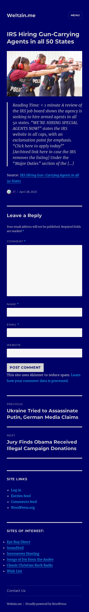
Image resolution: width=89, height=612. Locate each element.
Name (13, 304)
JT (14, 191)
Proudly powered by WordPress (45, 604)
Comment (16, 241)
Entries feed (21, 496)
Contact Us (16, 591)
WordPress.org (23, 507)
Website (14, 345)
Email (13, 324)
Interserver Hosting (23, 553)
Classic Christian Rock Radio (30, 565)
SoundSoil (15, 548)
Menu (75, 15)
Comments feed (24, 502)
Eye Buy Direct (18, 542)
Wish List (14, 571)
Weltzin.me (21, 15)
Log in (16, 490)
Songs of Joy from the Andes (30, 559)
